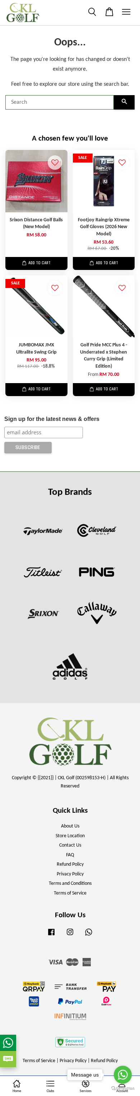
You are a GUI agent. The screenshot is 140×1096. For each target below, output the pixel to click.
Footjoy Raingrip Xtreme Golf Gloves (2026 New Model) (70, 8)
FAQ (70, 855)
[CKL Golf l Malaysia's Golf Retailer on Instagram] (70, 935)
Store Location (70, 836)
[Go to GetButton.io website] (122, 1088)
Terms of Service (70, 893)
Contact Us (70, 845)
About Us (70, 826)
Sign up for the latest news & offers (51, 419)
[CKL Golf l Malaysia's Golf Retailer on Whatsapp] (89, 935)
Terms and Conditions (70, 883)
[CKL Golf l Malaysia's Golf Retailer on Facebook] (51, 935)
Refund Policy (70, 864)
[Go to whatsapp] (123, 1075)
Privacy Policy (70, 874)
